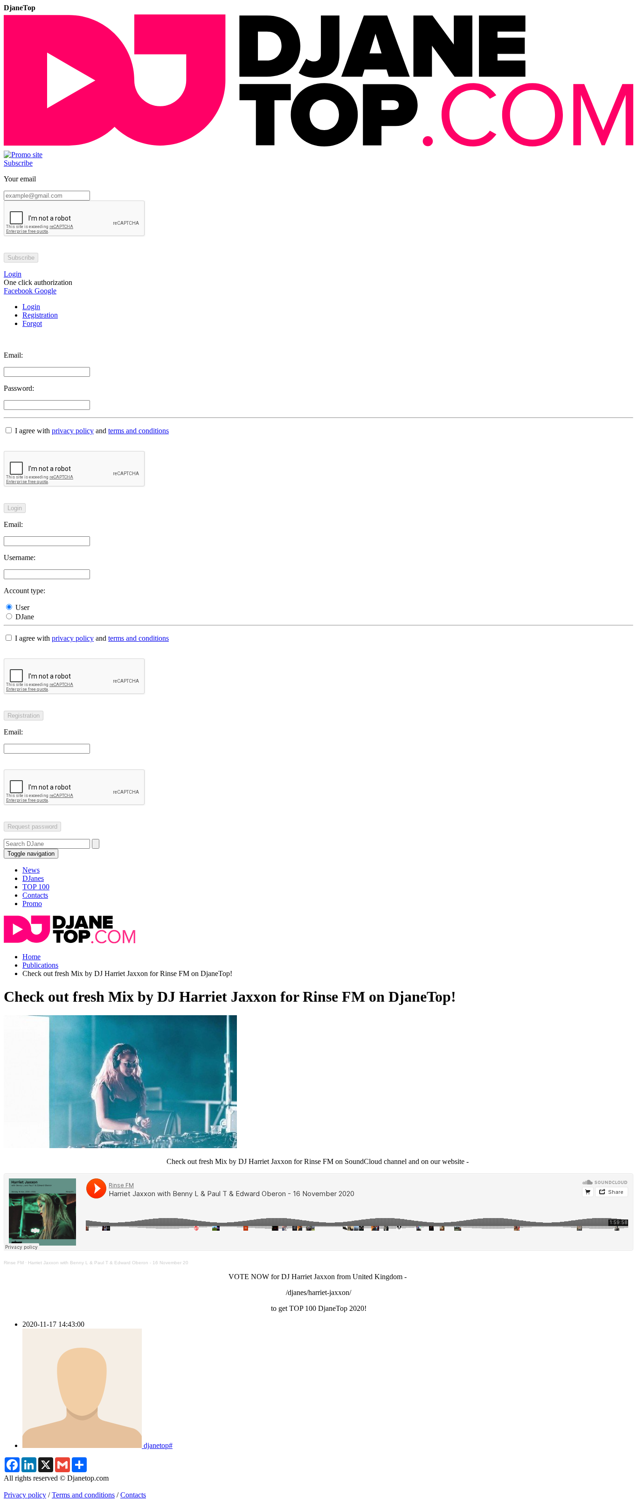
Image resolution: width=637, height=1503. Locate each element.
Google (44, 291)
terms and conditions (138, 431)
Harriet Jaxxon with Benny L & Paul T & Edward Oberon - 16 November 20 (108, 1262)
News (31, 870)
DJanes (33, 878)
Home (31, 957)
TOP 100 (35, 887)
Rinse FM (14, 1262)
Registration (40, 315)
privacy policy (73, 431)
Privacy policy (25, 1495)
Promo (32, 903)
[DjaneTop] (318, 146)
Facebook (18, 291)
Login (31, 307)
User (21, 607)
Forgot (32, 323)
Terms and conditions (83, 1495)
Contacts (35, 895)
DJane (24, 617)
